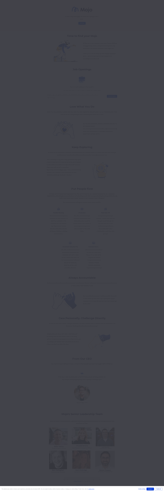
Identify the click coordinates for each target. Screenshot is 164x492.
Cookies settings (142, 489)
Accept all (150, 489)
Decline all (159, 489)
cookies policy (91, 489)
